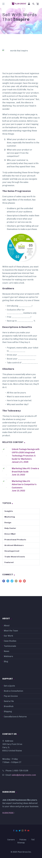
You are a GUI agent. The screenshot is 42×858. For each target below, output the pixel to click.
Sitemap (21, 843)
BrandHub (8, 706)
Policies (22, 840)
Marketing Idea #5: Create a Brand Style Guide (25, 470)
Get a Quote (9, 686)
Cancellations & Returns (15, 716)
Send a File (9, 701)
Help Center (10, 528)
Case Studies (10, 641)
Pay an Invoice (11, 696)
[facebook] (3, 582)
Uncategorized (11, 551)
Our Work (8, 636)
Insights (8, 511)
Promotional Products (15, 540)
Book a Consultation (13, 691)
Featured (8, 562)
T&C (33, 840)
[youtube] (24, 582)
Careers (11, 840)
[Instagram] (22, 830)
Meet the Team (11, 630)
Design (7, 522)
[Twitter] (19, 830)
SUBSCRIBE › (8, 813)
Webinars (8, 656)
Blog (6, 661)
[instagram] (16, 582)
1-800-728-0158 (20, 770)
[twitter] (12, 582)
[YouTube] (28, 830)
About (7, 625)
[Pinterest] (25, 830)
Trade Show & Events (14, 557)
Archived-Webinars (14, 545)
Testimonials (10, 646)
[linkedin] (7, 582)
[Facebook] (14, 830)
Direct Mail (10, 534)
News (6, 651)
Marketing (9, 517)
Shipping (8, 711)
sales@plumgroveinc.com (24, 775)
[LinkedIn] (17, 830)
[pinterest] (20, 582)
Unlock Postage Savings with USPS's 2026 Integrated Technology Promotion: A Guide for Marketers (25, 454)
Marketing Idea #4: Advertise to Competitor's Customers (24, 484)
